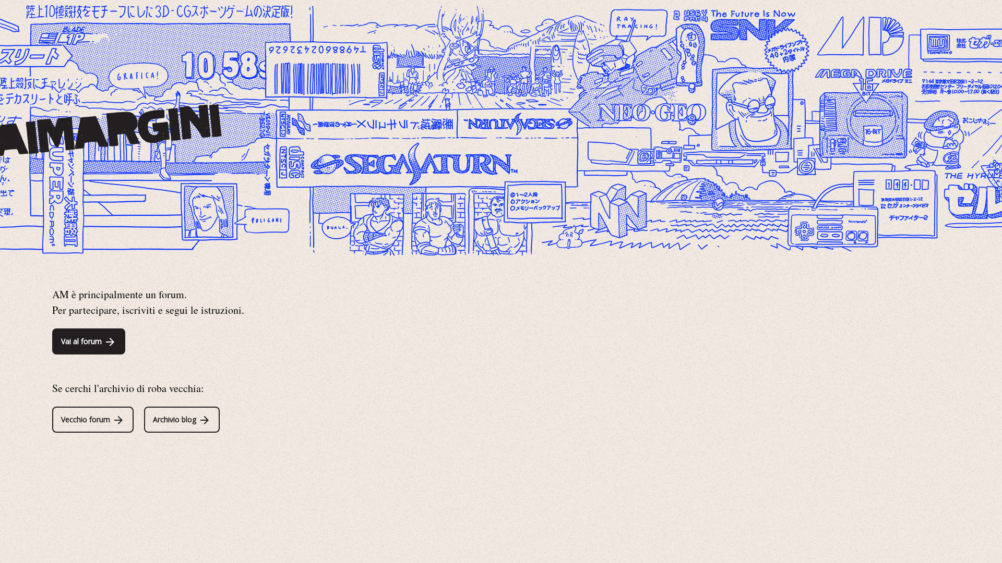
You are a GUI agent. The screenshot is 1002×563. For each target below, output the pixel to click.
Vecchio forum (86, 419)
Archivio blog (175, 419)
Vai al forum (82, 341)
